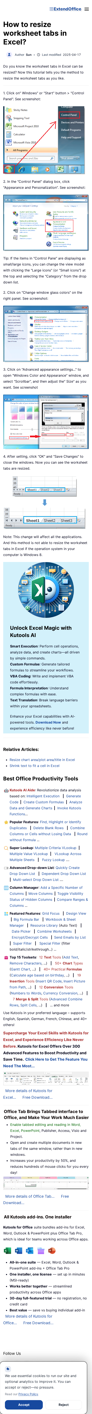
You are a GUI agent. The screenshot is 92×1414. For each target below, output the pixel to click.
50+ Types (69, 963)
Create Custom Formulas (44, 802)
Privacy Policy (28, 1394)
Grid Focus (50, 913)
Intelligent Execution (43, 796)
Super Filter (22, 943)
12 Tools (50, 957)
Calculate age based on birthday (37, 975)
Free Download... (37, 1097)
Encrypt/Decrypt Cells (30, 937)
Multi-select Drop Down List (36, 879)
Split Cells (28, 1005)
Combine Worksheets (54, 931)
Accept (24, 1405)
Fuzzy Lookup (53, 860)
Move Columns (40, 893)
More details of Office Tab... (30, 1196)
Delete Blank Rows (48, 828)
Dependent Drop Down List (64, 873)
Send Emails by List (70, 937)
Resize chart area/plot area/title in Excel (42, 760)
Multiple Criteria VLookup (55, 848)
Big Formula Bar (26, 919)
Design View (76, 913)
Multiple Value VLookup (29, 854)
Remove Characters (26, 963)
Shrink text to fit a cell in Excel (34, 766)
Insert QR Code (49, 981)
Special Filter (49, 943)
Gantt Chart (20, 969)
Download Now (48, 722)
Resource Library (44, 925)
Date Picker (21, 931)
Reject (64, 1405)
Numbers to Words (26, 993)
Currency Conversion (60, 993)
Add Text (70, 957)
